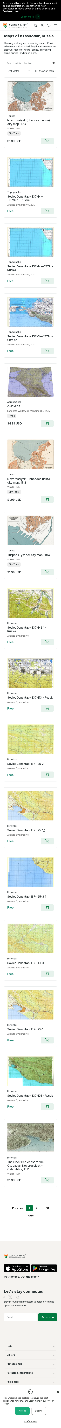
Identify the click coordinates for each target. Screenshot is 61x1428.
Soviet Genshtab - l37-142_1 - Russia (26, 629)
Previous (17, 1208)
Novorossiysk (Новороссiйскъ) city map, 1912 (28, 480)
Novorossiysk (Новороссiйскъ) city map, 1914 (28, 122)
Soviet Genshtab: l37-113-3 (25, 963)
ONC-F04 (13, 406)
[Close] (58, 1390)
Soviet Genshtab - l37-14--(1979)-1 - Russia (25, 198)
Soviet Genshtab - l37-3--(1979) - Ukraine (30, 338)
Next (31, 1216)
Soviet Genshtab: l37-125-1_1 (26, 830)
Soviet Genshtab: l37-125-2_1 (26, 763)
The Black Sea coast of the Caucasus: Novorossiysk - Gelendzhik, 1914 (25, 1165)
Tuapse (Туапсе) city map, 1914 (28, 555)
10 (47, 1208)
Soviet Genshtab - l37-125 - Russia (30, 1095)
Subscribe (47, 1317)
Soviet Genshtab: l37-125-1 (25, 1029)
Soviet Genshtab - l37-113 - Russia (30, 697)
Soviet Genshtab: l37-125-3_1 (26, 896)
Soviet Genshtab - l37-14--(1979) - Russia (30, 268)
